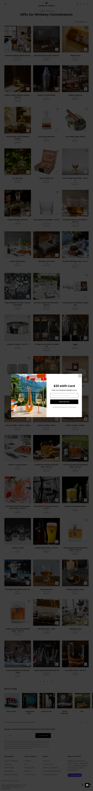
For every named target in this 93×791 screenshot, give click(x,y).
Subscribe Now (64, 402)
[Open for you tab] (87, 785)
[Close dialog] (79, 376)
